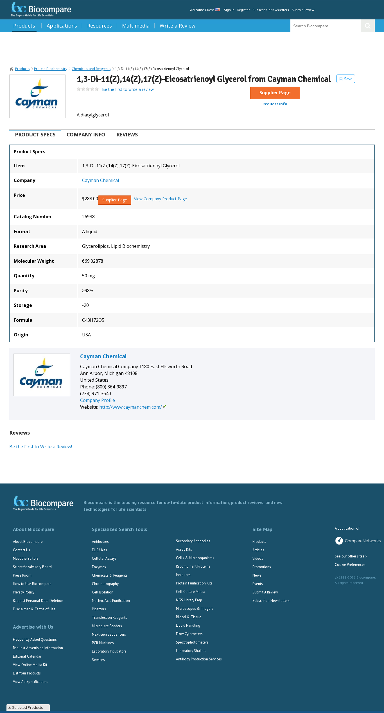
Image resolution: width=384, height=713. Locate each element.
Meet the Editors (26, 558)
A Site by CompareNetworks (358, 540)
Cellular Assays (104, 558)
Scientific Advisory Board (32, 566)
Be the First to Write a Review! (40, 447)
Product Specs (35, 134)
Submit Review (303, 10)
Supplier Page (275, 92)
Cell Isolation (102, 592)
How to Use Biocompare (32, 583)
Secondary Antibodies (193, 541)
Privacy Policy (23, 592)
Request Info (275, 104)
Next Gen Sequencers (109, 634)
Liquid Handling (188, 625)
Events (257, 583)
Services (98, 659)
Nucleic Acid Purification (111, 600)
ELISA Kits (99, 550)
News (256, 575)
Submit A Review (265, 592)
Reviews (127, 134)
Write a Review (177, 25)
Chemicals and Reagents (91, 69)
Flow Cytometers (189, 633)
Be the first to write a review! (128, 89)
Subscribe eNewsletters (270, 10)
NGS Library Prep (189, 600)
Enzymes (99, 566)
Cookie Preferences (350, 564)
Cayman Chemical (100, 180)
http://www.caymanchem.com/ (130, 407)
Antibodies (100, 541)
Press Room (22, 575)
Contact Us (21, 550)
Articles (258, 550)
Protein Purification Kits (194, 583)
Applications (62, 25)
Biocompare (11, 69)
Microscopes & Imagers (194, 608)
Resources (99, 25)
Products (24, 25)
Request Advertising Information (38, 647)
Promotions (261, 566)
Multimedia (136, 25)
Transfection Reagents (109, 617)
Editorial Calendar (27, 656)
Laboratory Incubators (109, 651)
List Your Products (27, 673)
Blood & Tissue (188, 617)
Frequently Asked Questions (35, 639)
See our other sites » (351, 556)
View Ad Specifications (30, 681)
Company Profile (97, 400)
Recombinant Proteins (193, 566)
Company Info (86, 134)
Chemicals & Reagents (110, 575)
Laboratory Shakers (191, 650)
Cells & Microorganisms (195, 557)
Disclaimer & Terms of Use (34, 609)
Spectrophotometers (192, 642)
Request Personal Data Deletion (38, 600)
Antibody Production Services (199, 659)
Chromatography (105, 583)
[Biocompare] (40, 9)
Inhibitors (183, 574)
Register (243, 10)
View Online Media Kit (30, 664)
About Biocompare (28, 541)
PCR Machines (103, 642)
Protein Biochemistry (50, 69)
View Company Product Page (160, 199)
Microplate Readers (107, 626)
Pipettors (99, 609)
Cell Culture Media (190, 591)
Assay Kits (184, 549)
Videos (257, 558)
